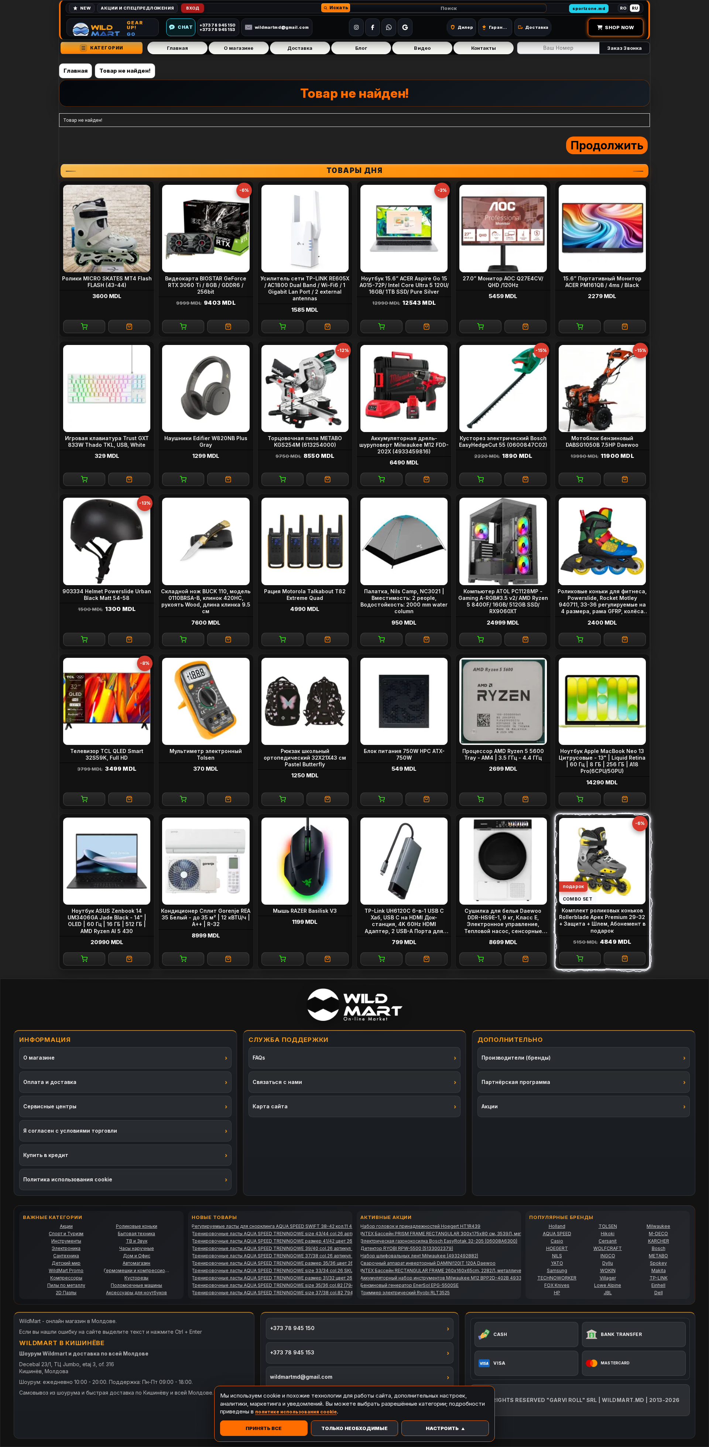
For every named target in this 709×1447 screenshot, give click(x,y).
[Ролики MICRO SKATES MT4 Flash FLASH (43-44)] (106, 228)
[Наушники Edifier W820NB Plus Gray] (205, 388)
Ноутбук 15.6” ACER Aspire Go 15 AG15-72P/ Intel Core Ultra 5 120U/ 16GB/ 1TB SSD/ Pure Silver (404, 285)
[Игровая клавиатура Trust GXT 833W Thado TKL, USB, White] (106, 388)
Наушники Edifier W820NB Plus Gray (205, 441)
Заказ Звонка (624, 48)
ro (623, 8)
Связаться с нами (277, 1082)
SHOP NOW (619, 27)
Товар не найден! (125, 70)
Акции (490, 1106)
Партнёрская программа (516, 1082)
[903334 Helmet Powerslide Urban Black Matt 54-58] (106, 541)
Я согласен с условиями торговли (70, 1130)
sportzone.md (588, 8)
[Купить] (84, 326)
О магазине (238, 48)
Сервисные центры (49, 1106)
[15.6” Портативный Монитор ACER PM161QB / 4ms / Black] (602, 228)
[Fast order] (129, 326)
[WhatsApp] (388, 27)
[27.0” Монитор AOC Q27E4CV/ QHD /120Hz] (503, 228)
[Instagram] (356, 27)
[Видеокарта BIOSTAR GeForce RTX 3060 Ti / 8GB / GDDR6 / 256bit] (205, 228)
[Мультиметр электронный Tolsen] (205, 701)
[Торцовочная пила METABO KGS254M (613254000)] (305, 388)
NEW (85, 8)
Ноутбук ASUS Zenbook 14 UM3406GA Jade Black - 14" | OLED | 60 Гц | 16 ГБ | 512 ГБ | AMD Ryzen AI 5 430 (107, 921)
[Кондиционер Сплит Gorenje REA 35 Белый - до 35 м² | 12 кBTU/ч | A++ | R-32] (205, 861)
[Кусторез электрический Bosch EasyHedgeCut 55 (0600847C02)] (503, 388)
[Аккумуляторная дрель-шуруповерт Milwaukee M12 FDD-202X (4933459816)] (404, 388)
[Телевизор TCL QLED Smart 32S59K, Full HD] (106, 701)
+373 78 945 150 (292, 1328)
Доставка (300, 48)
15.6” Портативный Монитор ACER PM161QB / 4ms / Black (602, 281)
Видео (422, 48)
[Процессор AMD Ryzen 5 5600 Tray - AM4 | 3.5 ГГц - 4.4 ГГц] (503, 701)
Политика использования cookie (67, 1179)
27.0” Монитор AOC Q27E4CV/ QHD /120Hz (503, 281)
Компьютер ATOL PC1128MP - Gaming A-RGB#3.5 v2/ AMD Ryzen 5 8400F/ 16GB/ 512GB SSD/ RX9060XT (503, 601)
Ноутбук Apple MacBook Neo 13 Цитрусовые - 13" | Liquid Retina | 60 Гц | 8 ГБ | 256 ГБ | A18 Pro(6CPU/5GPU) (602, 761)
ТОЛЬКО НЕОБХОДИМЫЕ (354, 1428)
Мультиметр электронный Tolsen (205, 754)
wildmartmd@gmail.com (282, 27)
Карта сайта (270, 1106)
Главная (177, 48)
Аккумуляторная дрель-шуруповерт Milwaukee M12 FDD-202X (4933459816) (404, 445)
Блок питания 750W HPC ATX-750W (404, 754)
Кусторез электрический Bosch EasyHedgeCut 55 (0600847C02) (503, 441)
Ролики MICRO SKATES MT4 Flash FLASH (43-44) (107, 281)
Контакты (483, 48)
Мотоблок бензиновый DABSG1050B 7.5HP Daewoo (602, 441)
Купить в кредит (45, 1155)
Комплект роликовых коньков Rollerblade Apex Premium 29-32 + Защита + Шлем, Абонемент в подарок (602, 920)
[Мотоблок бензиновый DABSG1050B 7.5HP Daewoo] (602, 388)
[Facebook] (372, 27)
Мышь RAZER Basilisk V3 (305, 911)
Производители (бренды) (516, 1057)
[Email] (405, 27)
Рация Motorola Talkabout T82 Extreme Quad (305, 594)
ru (635, 8)
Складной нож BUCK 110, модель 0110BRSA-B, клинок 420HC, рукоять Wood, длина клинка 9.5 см (205, 601)
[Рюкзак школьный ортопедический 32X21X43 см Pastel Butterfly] (305, 701)
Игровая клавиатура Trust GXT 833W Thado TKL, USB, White (107, 441)
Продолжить (607, 145)
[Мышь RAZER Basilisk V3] (305, 861)
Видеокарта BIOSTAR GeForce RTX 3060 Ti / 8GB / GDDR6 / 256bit (205, 285)
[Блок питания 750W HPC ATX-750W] (404, 701)
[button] (335, 7)
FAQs (259, 1057)
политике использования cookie (296, 1412)
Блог (361, 48)
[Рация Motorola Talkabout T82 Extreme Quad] (305, 541)
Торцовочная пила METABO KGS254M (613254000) (305, 441)
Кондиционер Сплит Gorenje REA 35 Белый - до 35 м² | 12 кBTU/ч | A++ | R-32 (205, 917)
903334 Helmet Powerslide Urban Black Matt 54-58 (106, 594)
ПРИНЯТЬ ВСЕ (264, 1428)
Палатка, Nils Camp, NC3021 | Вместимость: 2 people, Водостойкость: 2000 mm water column (404, 601)
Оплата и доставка (49, 1082)
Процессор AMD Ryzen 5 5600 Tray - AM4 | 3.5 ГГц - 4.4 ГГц (503, 754)
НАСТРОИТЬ (442, 1428)
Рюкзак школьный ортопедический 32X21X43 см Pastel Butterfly (305, 757)
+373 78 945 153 (292, 1352)
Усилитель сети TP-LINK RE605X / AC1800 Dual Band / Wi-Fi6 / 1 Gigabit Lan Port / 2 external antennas (304, 288)
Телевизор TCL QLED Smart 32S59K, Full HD (106, 754)
